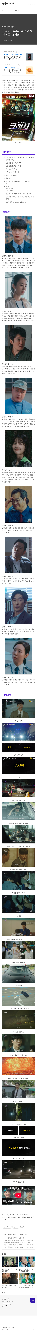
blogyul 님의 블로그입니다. (9, 1301)
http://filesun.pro (9, 51)
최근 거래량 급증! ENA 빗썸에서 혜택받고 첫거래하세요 (13, 71)
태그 (9, 10)
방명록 (17, 10)
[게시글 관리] (10, 1227)
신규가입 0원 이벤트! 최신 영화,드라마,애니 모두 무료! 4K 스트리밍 (13, 58)
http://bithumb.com (10, 65)
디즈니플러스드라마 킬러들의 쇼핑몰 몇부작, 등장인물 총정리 (14, 1248)
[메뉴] (33, 3)
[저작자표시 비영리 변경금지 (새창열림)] (21, 1227)
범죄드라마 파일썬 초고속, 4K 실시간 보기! (13, 54)
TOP (33, 1328)
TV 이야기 (7, 1235)
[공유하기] (7, 1227)
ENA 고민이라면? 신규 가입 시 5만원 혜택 (12, 67)
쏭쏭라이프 (8, 3)
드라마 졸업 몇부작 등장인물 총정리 (13, 1242)
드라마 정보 (14, 1235)
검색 (29, 3)
